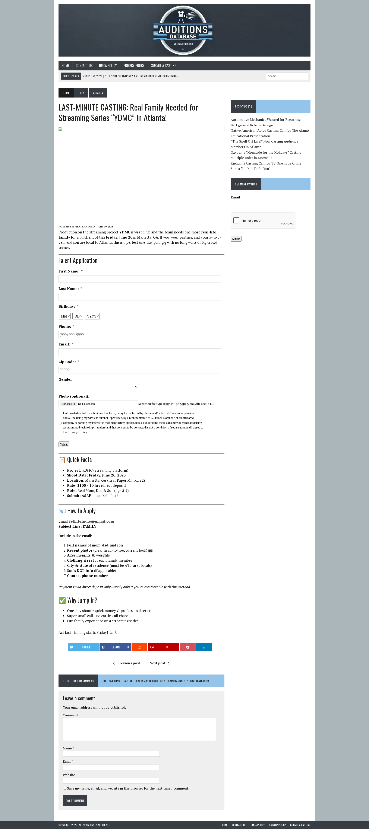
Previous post (128, 663)
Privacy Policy (77, 432)
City (81, 92)
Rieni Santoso (85, 226)
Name (67, 748)
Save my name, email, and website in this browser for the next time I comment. (128, 788)
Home (65, 65)
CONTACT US (84, 65)
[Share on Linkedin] (204, 647)
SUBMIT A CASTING (163, 65)
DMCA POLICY (108, 65)
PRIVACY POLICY (134, 65)
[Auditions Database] (184, 30)
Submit (64, 444)
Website (69, 774)
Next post (157, 663)
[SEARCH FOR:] (287, 75)
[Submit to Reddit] (139, 647)
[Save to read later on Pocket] (188, 647)
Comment (70, 715)
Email (67, 761)
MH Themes (104, 825)
